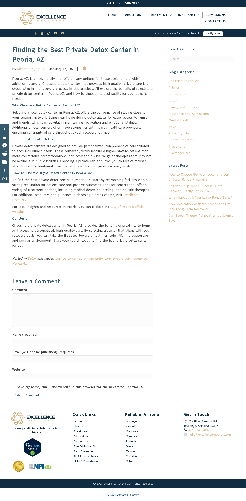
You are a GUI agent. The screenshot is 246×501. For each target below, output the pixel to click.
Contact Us (215, 21)
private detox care (97, 258)
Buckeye (131, 421)
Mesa (129, 446)
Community (177, 94)
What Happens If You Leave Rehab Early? (200, 197)
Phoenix (131, 441)
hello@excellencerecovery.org (209, 434)
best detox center (68, 258)
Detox (32, 258)
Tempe (130, 451)
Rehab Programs (181, 140)
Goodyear (132, 431)
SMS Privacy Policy (86, 456)
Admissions (216, 15)
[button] (171, 15)
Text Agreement (85, 451)
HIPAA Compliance (86, 461)
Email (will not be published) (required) (43, 352)
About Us (133, 15)
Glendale (131, 436)
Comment (19, 290)
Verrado (131, 426)
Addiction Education (184, 81)
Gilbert (130, 461)
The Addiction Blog (86, 446)
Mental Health (179, 120)
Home (112, 15)
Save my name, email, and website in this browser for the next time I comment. (80, 387)
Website (18, 369)
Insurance (187, 15)
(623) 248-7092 (198, 430)
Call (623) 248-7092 (123, 3)
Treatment (158, 15)
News (173, 126)
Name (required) (25, 334)
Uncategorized (180, 153)
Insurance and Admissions (189, 113)
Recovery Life (179, 133)
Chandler (131, 456)
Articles (174, 87)
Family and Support (184, 107)
